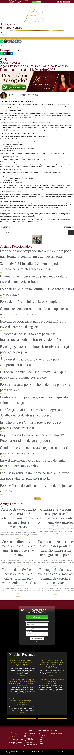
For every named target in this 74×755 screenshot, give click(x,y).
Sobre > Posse (10, 62)
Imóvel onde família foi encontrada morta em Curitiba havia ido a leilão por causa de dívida (22, 701)
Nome (28, 622)
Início (40, 733)
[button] (26, 1)
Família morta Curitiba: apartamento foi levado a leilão (51, 681)
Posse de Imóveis (14, 224)
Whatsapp (29, 627)
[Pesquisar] (71, 232)
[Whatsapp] (2, 41)
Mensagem (29, 631)
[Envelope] (69, 2)
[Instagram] (61, 2)
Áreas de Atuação (43, 735)
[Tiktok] (66, 2)
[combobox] (34, 232)
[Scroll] (20, 41)
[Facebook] (58, 2)
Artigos (40, 739)
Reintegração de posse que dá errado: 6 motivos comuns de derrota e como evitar (55, 576)
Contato (41, 743)
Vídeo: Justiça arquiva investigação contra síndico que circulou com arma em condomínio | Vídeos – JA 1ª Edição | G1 (22, 681)
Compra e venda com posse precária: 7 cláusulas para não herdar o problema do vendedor (55, 516)
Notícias (41, 737)
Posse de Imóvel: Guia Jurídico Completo (30, 301)
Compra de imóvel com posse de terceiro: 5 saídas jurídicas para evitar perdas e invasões (18, 576)
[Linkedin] (64, 2)
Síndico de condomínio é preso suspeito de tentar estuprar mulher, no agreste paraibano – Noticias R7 (22, 662)
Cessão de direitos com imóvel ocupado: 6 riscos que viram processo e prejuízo (18, 548)
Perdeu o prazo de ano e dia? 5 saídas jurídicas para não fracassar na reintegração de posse (55, 548)
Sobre (40, 741)
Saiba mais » (2, 259)
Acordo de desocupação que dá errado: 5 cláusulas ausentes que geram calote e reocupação (18, 518)
